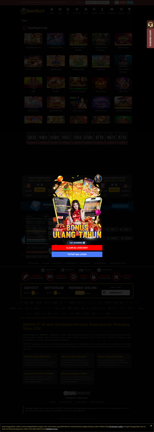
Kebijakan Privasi (51, 429)
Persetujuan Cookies (116, 426)
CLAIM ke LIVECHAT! (77, 247)
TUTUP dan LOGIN (77, 254)
